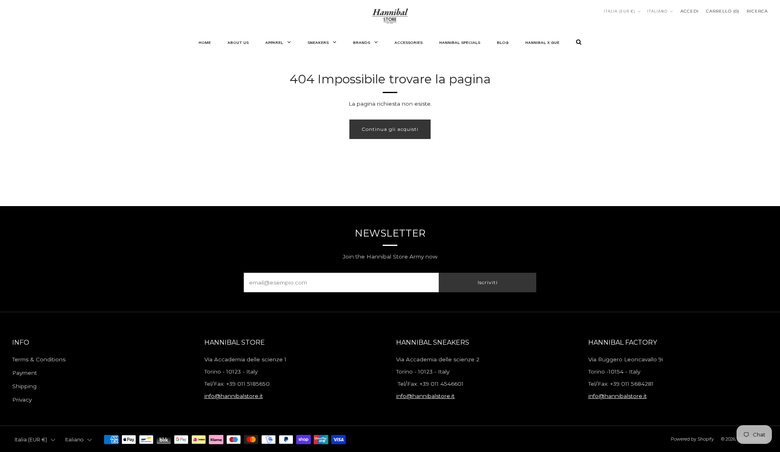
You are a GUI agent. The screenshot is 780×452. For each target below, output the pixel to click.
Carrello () (722, 11)
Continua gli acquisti (390, 129)
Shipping (24, 386)
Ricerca (757, 11)
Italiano (657, 11)
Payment (24, 372)
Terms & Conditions (38, 359)
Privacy (22, 399)
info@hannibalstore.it (233, 396)
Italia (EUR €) (619, 11)
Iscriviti (488, 282)
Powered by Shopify (692, 439)
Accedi (689, 11)
